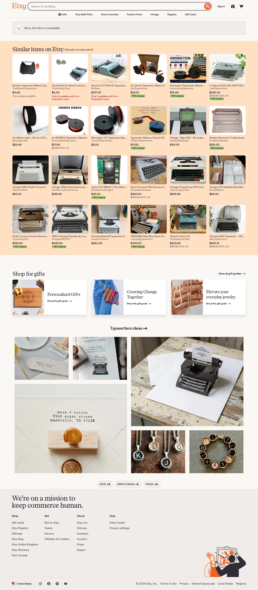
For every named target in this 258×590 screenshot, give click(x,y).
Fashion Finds (134, 14)
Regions (241, 583)
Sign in (221, 6)
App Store (23, 567)
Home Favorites (109, 14)
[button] (22, 583)
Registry (172, 14)
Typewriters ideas (126, 328)
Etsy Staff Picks (84, 14)
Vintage (154, 14)
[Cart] (241, 6)
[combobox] (115, 6)
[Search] (207, 6)
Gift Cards (190, 14)
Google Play (50, 567)
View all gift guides (230, 273)
